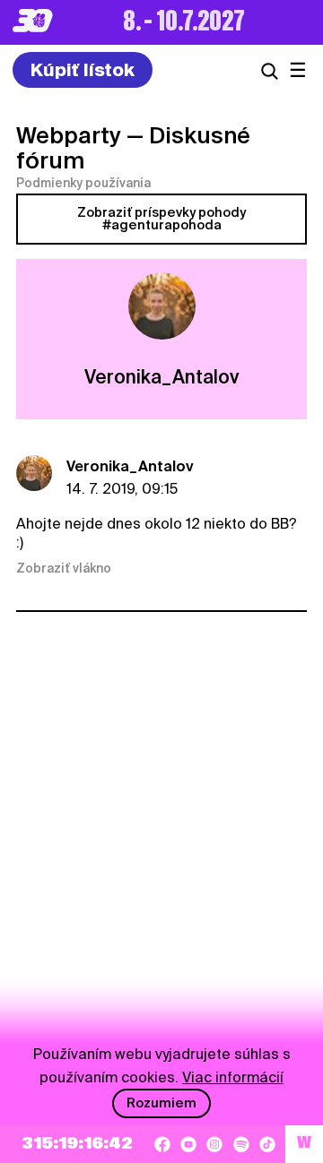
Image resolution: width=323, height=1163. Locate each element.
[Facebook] (162, 1144)
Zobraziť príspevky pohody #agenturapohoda (161, 218)
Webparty (68, 135)
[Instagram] (214, 1144)
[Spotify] (241, 1144)
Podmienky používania (83, 183)
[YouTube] (188, 1144)
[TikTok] (267, 1144)
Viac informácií (233, 1077)
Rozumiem (161, 1103)
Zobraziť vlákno (63, 568)
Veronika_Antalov (130, 466)
